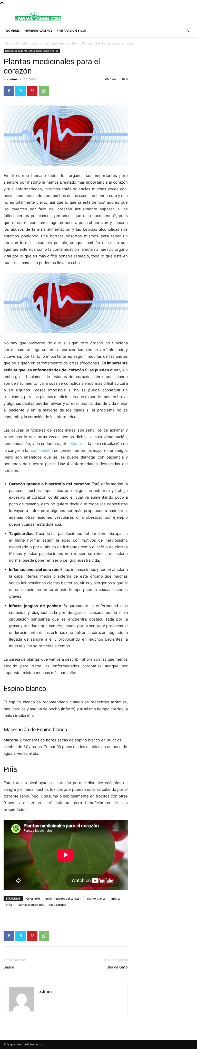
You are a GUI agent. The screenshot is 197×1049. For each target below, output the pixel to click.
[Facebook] (9, 91)
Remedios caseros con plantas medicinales (46, 43)
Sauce (9, 967)
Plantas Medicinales (30, 905)
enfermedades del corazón (63, 898)
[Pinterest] (32, 91)
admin (13, 79)
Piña (9, 905)
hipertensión (41, 450)
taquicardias (57, 905)
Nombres (13, 30)
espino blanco (96, 898)
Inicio (7, 43)
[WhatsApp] (44, 91)
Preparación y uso (71, 30)
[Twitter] (20, 91)
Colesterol (33, 898)
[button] (187, 30)
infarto (116, 898)
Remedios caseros (38, 30)
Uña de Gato (117, 967)
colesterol (75, 443)
